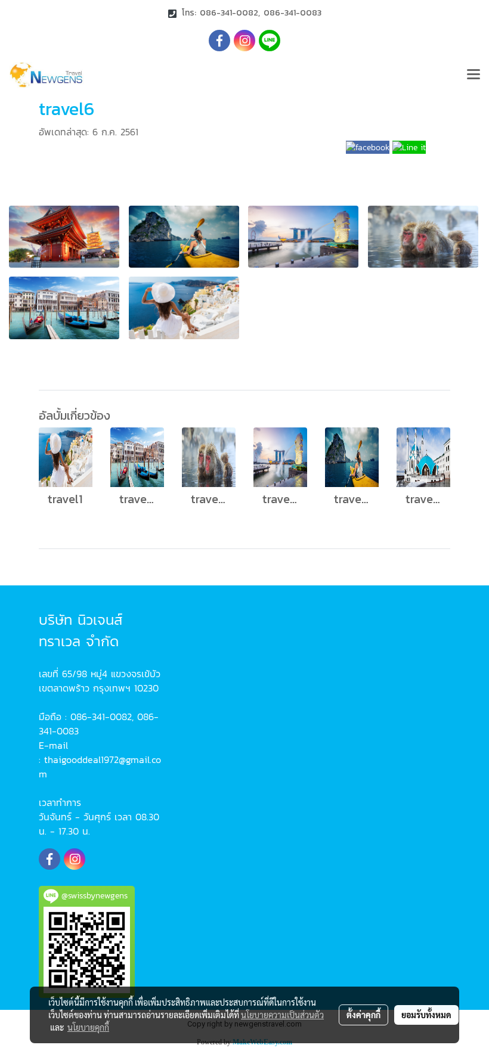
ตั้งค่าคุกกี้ (363, 1014)
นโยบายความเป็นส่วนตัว (282, 1014)
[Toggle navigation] (473, 75)
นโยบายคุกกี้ (88, 1027)
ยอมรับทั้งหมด (426, 1014)
